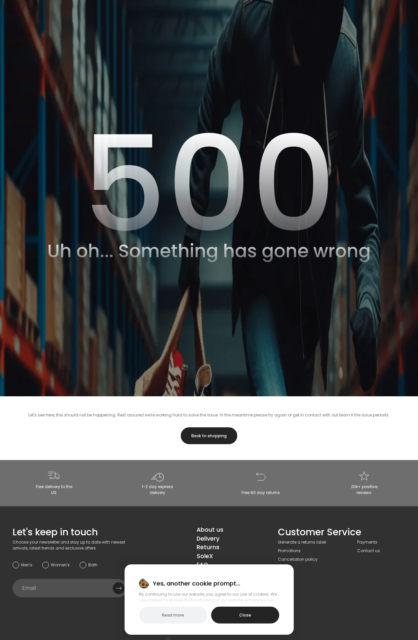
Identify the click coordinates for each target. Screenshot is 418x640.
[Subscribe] (119, 588)
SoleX (205, 556)
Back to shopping (209, 436)
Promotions (289, 550)
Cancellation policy (298, 559)
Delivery (208, 539)
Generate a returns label (302, 542)
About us (210, 530)
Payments (367, 542)
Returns (208, 547)
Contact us (368, 550)
